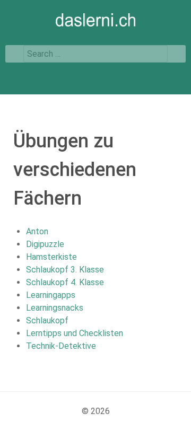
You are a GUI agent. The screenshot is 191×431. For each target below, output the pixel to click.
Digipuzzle (45, 244)
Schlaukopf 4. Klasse (65, 282)
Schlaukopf (47, 320)
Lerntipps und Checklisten (74, 333)
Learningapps (50, 295)
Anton (37, 231)
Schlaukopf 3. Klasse (65, 270)
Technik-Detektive (61, 346)
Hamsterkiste (51, 257)
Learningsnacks (54, 308)
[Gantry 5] (95, 20)
